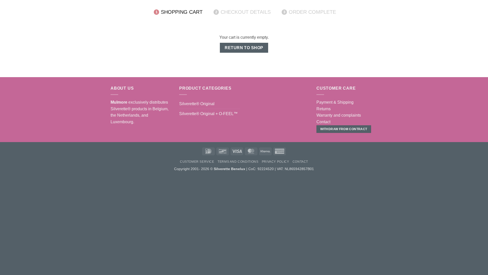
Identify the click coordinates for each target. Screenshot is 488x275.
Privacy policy (275, 161)
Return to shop (244, 48)
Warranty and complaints (338, 115)
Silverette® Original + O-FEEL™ (208, 114)
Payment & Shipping (335, 102)
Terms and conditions (238, 161)
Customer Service (197, 161)
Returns (323, 109)
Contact (323, 122)
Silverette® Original (197, 104)
